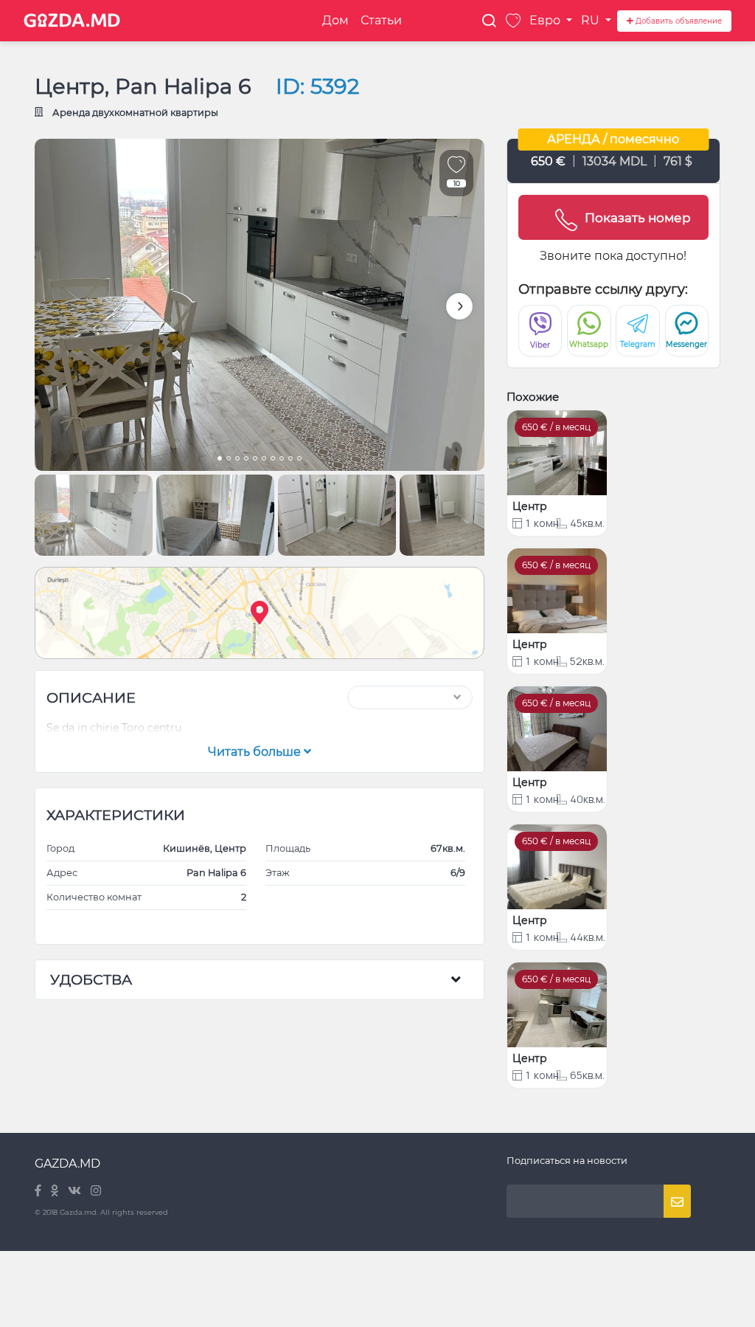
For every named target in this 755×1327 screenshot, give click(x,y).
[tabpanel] (259, 305)
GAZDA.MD (67, 1164)
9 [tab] (290, 459)
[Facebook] (39, 1191)
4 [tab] (246, 459)
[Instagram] (96, 1191)
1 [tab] (219, 459)
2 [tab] (228, 459)
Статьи (381, 20)
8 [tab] (281, 459)
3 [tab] (237, 459)
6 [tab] (264, 459)
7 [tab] (272, 459)
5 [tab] (255, 459)
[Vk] (75, 1191)
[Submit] (677, 1201)
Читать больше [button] (256, 752)
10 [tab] (299, 459)
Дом (335, 20)
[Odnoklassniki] (55, 1191)
